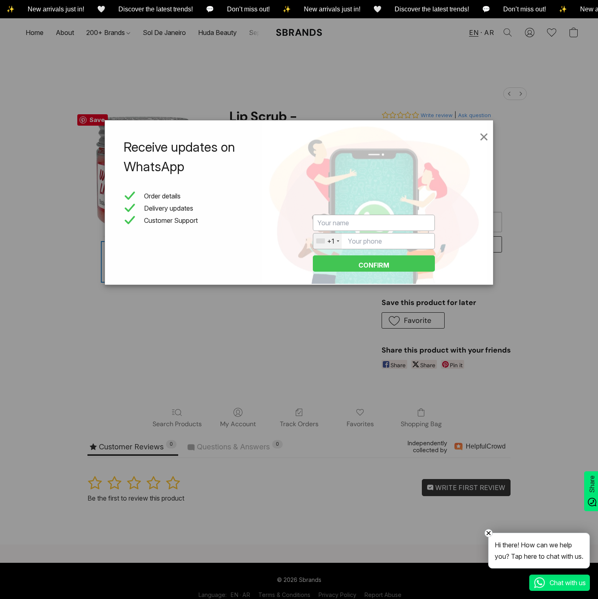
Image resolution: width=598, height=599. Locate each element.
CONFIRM (373, 265)
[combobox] (327, 241)
